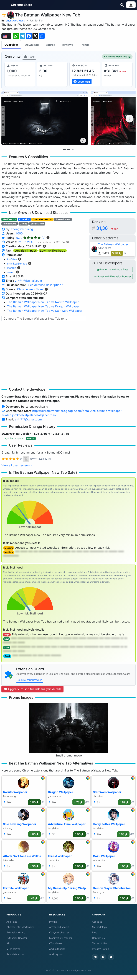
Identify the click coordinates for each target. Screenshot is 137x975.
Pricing (53, 921)
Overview (11, 44)
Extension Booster (16, 938)
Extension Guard (15, 932)
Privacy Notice (100, 948)
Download (32, 44)
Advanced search (59, 927)
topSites (12, 259)
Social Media (37, 223)
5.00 (30, 237)
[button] (4, 4)
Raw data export (15, 954)
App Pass (11, 921)
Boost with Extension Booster (114, 276)
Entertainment (63, 219)
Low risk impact (25, 250)
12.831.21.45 (26, 242)
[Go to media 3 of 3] (73, 149)
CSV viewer (56, 943)
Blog (94, 932)
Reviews (67, 44)
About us (97, 921)
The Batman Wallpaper (113, 244)
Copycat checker (59, 932)
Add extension (57, 948)
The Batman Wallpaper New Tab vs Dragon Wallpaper (43, 306)
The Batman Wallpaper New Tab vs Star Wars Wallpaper (44, 310)
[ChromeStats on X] (111, 957)
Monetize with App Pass (114, 269)
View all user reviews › (16, 465)
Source (50, 44)
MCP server (13, 948)
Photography (9, 223)
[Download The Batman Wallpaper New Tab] (85, 74)
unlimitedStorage (17, 263)
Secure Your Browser (29, 679)
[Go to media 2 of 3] (68, 149)
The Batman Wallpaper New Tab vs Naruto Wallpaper (43, 302)
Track (31, 56)
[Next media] (129, 119)
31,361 (107, 228)
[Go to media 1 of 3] (64, 149)
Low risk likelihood (52, 250)
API (8, 943)
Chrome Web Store (116, 56)
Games (23, 223)
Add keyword (56, 954)
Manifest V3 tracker (60, 938)
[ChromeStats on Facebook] (103, 957)
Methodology (99, 927)
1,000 (19, 233)
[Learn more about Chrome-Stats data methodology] (46, 289)
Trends (85, 44)
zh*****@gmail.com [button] (28, 280)
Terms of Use (99, 943)
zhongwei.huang (15, 20)
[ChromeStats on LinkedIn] (95, 957)
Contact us (98, 938)
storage (11, 267)
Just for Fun (36, 20)
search (11, 272)
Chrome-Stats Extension (20, 927)
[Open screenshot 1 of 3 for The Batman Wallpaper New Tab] (44, 118)
